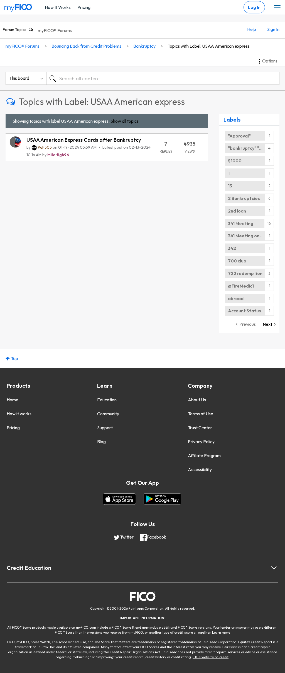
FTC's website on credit (211, 657)
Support (105, 427)
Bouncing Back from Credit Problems (86, 46)
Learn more (221, 632)
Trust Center (200, 427)
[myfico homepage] (18, 6)
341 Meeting (240, 223)
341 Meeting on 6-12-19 (251, 235)
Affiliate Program (204, 455)
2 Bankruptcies (244, 198)
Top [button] (14, 358)
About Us (197, 399)
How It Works (58, 7)
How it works (19, 413)
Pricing (83, 7)
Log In (254, 7)
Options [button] (269, 61)
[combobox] (162, 78)
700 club (237, 261)
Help (251, 29)
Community (108, 413)
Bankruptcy (144, 46)
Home (12, 399)
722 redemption (245, 273)
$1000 (235, 160)
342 (232, 248)
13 (230, 186)
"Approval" (239, 136)
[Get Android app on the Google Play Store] (162, 499)
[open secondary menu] (277, 8)
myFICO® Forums (55, 30)
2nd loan (237, 211)
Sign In (273, 29)
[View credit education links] (273, 567)
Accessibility (200, 469)
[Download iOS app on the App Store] (119, 499)
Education (107, 399)
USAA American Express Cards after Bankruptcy (83, 140)
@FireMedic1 (241, 286)
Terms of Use (200, 413)
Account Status (244, 310)
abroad (236, 298)
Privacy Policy (201, 441)
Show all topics (124, 121)
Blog (101, 441)
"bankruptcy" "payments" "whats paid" (251, 148)
